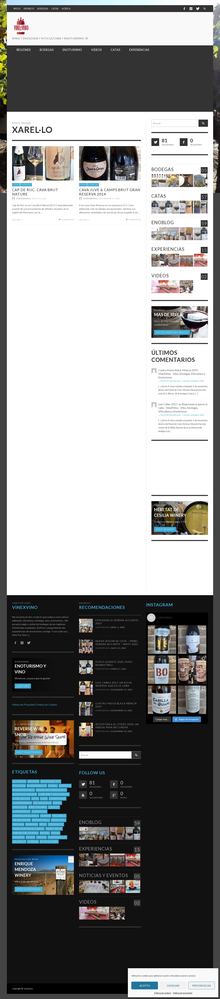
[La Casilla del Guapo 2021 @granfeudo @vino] (162, 700)
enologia (20, 807)
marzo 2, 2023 (118, 669)
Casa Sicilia (21, 798)
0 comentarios (67, 219)
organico (55, 824)
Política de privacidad (182, 993)
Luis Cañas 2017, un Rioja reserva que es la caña (113, 684)
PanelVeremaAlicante (28, 828)
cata (35, 798)
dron (57, 802)
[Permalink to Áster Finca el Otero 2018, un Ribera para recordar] (86, 729)
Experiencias (167, 249)
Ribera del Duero (25, 832)
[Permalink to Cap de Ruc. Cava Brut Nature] (43, 163)
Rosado (18, 837)
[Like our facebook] (184, 142)
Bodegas (162, 169)
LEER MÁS (22, 685)
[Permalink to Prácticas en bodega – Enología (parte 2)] (165, 260)
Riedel (45, 832)
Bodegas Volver (24, 794)
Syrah (30, 837)
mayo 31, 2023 (118, 648)
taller (41, 837)
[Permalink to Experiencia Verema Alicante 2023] (165, 233)
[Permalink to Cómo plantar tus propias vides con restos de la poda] (200, 260)
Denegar (173, 985)
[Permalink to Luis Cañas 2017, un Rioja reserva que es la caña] (186, 207)
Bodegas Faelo (23, 789)
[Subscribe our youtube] (83, 795)
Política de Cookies (47, 704)
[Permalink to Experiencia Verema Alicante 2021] (94, 886)
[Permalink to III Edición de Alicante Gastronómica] (132, 886)
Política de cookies (162, 993)
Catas (16, 184)
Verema (33, 841)
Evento (54, 807)
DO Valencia (42, 802)
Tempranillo (57, 837)
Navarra (32, 824)
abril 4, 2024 (118, 627)
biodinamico (36, 785)
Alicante (19, 781)
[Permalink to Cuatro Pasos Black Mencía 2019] (200, 207)
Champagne (57, 798)
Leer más (16, 220)
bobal (52, 785)
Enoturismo (38, 807)
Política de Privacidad (23, 704)
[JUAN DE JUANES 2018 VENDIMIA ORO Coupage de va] (192, 639)
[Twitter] (197, 8)
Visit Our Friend (28, 752)
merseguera (21, 819)
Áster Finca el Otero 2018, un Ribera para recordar (117, 726)
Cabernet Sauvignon (53, 794)
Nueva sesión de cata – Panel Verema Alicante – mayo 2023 (116, 643)
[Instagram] (191, 8)
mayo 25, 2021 (39, 198)
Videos (160, 275)
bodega (65, 785)
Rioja (55, 832)
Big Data (19, 785)
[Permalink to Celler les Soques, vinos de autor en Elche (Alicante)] (165, 180)
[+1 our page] (114, 795)
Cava (44, 798)
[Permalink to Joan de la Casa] (200, 180)
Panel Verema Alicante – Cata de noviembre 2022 (182, 381)
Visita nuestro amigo (172, 332)
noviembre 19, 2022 (121, 690)
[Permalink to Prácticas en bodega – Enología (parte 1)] (186, 260)
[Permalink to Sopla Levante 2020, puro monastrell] (165, 207)
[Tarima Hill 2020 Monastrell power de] (162, 639)
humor (46, 815)
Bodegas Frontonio (51, 789)
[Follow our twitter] (155, 142)
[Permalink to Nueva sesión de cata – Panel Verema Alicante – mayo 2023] (186, 233)
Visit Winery (165, 529)
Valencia (19, 841)
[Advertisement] (110, 86)
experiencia (21, 811)
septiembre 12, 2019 (109, 198)
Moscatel (58, 819)
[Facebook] (184, 8)
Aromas (33, 781)
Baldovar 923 (50, 781)
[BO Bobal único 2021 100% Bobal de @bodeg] (162, 670)
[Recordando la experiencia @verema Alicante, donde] (192, 670)
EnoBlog (26, 184)
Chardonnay (22, 802)
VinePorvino (23, 198)
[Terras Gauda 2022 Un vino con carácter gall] (192, 700)
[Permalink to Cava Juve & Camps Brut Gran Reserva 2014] (110, 163)
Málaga (18, 824)
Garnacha (39, 811)
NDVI (43, 824)
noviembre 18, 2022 (121, 731)
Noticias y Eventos (103, 875)
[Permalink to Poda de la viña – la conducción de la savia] (186, 286)
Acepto (145, 985)
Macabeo (59, 815)
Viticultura (49, 841)
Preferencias (201, 985)
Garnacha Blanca (25, 815)
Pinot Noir (54, 828)
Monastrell (41, 819)
